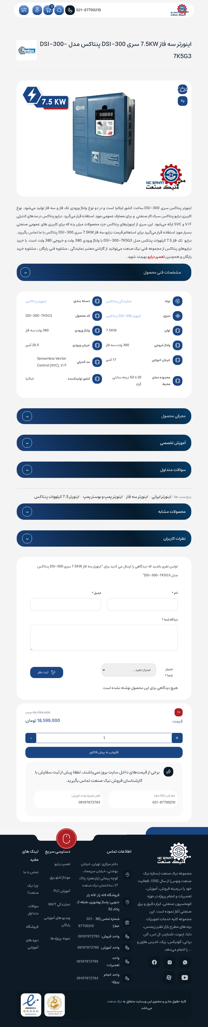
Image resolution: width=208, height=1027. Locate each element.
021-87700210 (163, 802)
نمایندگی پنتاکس (119, 301)
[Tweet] (178, 89)
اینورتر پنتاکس (36, 301)
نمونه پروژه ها (60, 938)
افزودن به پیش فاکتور (104, 752)
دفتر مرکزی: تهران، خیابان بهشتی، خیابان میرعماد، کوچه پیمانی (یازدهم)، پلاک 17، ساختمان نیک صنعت (98, 874)
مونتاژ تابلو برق (60, 877)
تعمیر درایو (156, 256)
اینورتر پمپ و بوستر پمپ (103, 496)
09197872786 (88, 948)
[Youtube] (185, 977)
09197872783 (89, 802)
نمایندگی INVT (59, 904)
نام (175, 593)
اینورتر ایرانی (161, 496)
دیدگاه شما (170, 619)
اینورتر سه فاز (137, 496)
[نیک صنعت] (179, 10)
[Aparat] (169, 977)
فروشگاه (32, 927)
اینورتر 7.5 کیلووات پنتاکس (56, 496)
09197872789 (87, 961)
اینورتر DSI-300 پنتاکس (123, 316)
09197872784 (87, 978)
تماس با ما (31, 872)
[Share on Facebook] (172, 89)
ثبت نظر (43, 672)
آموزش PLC (62, 891)
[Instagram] (169, 962)
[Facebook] (154, 962)
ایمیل (96, 593)
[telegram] (186, 89)
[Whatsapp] (185, 962)
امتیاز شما (169, 672)
